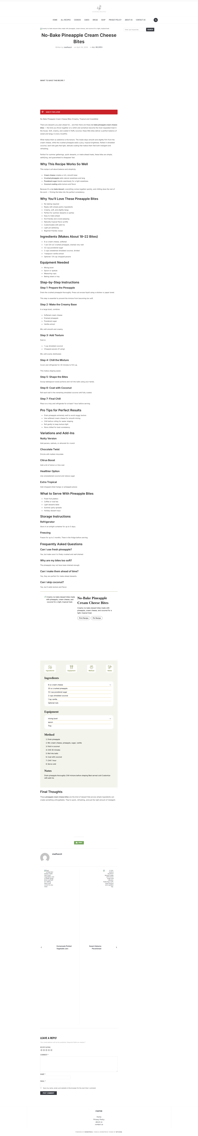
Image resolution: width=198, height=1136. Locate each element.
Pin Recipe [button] (97, 618)
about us (128, 20)
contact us (140, 20)
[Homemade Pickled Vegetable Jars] (49, 947)
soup (103, 20)
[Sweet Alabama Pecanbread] (108, 947)
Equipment (71, 670)
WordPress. (89, 1132)
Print (80, 842)
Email (43, 1081)
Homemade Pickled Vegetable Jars (64, 947)
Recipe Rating (45, 1047)
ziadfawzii (68, 47)
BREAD (95, 20)
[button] (110, 685)
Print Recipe (83, 618)
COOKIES (77, 20)
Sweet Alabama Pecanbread (95, 947)
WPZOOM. (119, 1132)
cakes (86, 20)
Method (91, 670)
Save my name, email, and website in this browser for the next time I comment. (69, 1088)
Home (55, 20)
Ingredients (50, 670)
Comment (44, 1055)
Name (42, 1074)
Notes (110, 670)
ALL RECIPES (66, 20)
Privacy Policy (115, 20)
